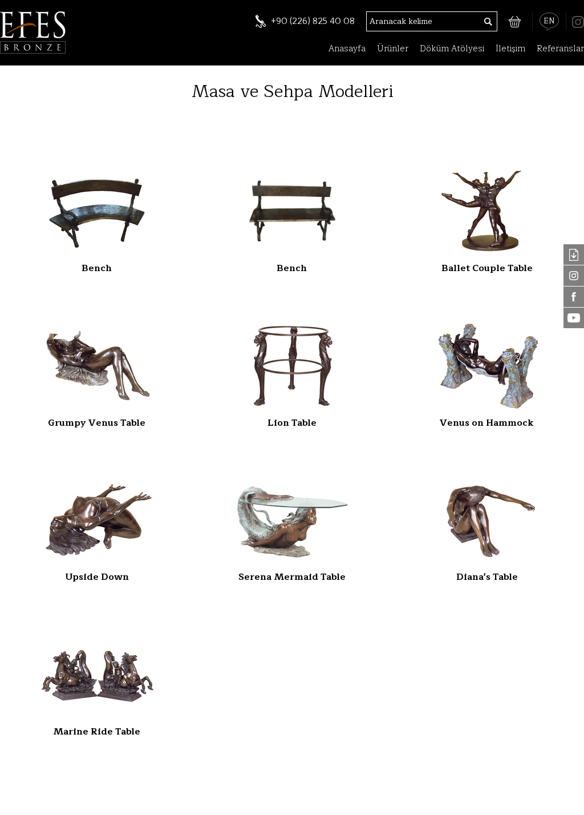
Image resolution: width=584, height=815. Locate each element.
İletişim (510, 49)
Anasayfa (347, 49)
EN (549, 21)
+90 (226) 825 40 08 (313, 21)
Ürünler (392, 49)
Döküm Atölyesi (452, 49)
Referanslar (560, 49)
